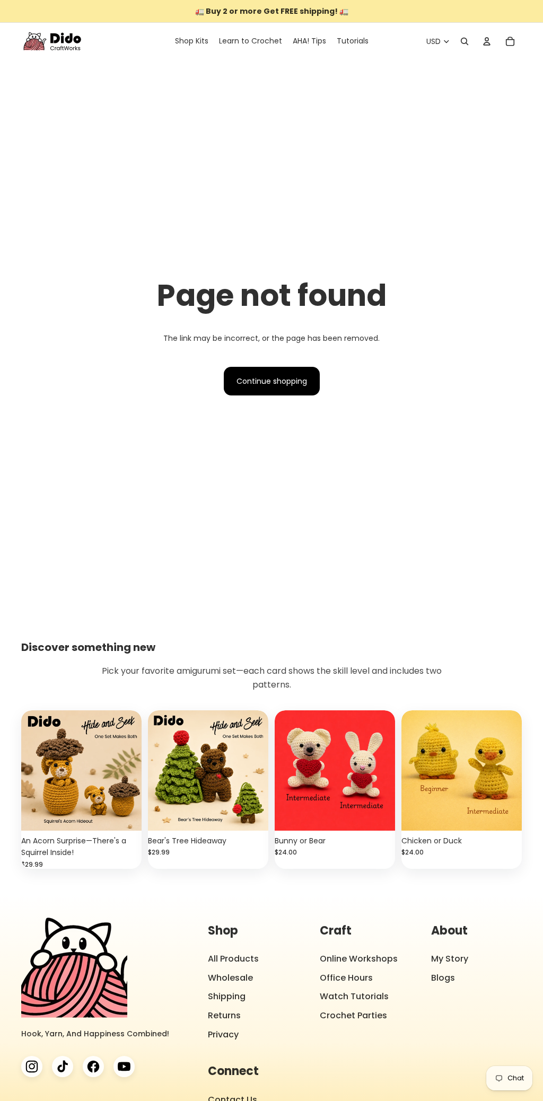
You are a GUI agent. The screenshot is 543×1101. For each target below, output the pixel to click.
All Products (233, 959)
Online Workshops (359, 959)
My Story (449, 959)
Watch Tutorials (354, 996)
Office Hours (346, 978)
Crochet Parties (353, 1015)
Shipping (227, 996)
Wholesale (230, 978)
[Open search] (464, 41)
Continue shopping (272, 381)
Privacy (223, 1034)
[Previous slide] (29, 770)
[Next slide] (133, 770)
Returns (224, 1015)
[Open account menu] (486, 41)
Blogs (443, 978)
